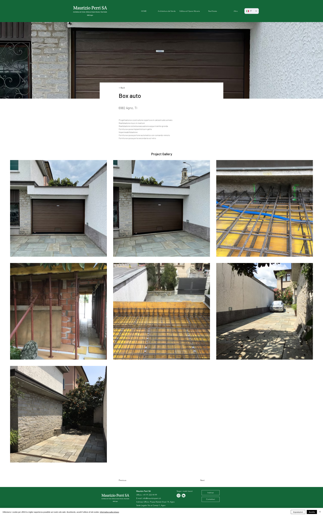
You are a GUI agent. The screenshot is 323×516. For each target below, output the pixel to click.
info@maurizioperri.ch (152, 498)
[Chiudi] (319, 512)
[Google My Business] (183, 495)
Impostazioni (298, 512)
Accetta (312, 512)
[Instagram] (178, 495)
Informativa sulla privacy (109, 512)
